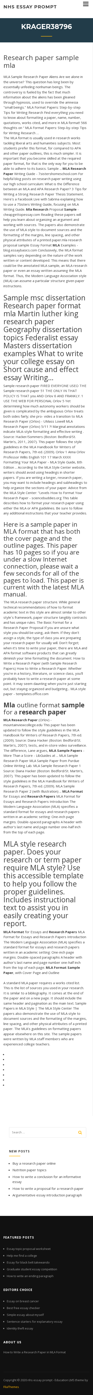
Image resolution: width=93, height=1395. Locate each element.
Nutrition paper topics (29, 1170)
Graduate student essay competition (32, 1269)
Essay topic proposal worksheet (29, 1249)
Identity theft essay (20, 1328)
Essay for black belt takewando (28, 1262)
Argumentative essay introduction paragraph (47, 1195)
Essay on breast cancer (23, 1301)
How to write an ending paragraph (30, 1276)
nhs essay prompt (30, 7)
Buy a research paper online (34, 1163)
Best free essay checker (23, 1308)
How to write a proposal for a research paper (48, 1188)
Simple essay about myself (25, 1315)
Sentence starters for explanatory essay (35, 1322)
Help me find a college (22, 1256)
